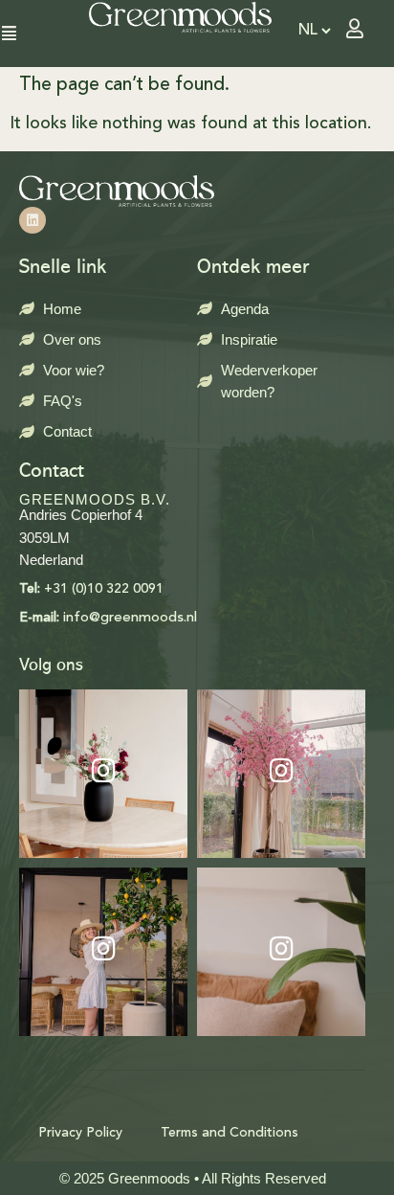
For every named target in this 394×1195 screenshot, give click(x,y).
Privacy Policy (80, 1132)
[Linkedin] (32, 220)
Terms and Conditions (229, 1132)
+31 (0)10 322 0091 (91, 589)
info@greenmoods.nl (108, 618)
